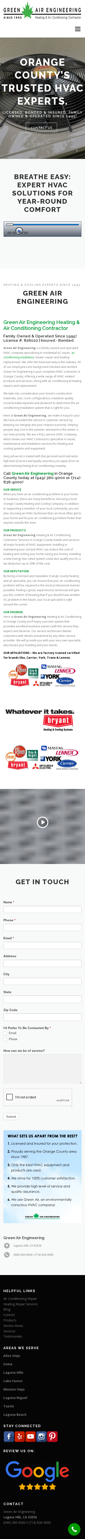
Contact (9, 1315)
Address (9, 956)
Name (8, 902)
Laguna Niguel (15, 1398)
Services (9, 1331)
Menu (77, 29)
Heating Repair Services (20, 1304)
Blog (6, 1309)
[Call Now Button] (74, 1529)
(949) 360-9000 (50, 477)
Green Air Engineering (19, 1511)
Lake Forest (13, 1381)
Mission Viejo (14, 1389)
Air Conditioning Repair (20, 1298)
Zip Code (10, 1010)
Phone (9, 920)
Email (8, 938)
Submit (11, 1116)
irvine (7, 1364)
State (7, 992)
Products (10, 1320)
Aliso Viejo (11, 1355)
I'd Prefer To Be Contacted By (27, 1028)
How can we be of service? (24, 1050)
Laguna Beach (15, 1414)
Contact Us (41, 127)
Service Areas (13, 1325)
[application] (42, 229)
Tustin (8, 1406)
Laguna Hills (13, 1372)
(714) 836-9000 (40, 1522)
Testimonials (12, 1336)
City (6, 974)
